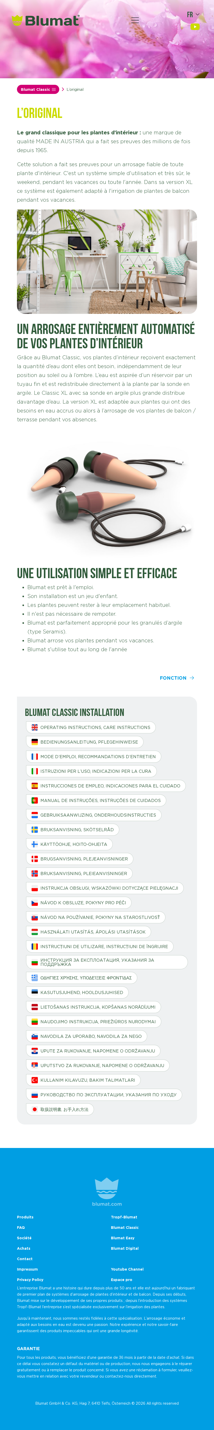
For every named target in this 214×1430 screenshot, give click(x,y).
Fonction (173, 677)
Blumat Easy (122, 1238)
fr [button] (190, 14)
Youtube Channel (127, 1269)
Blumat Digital (125, 1248)
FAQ (21, 1227)
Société (24, 1238)
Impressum (27, 1269)
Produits (25, 1217)
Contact (25, 1259)
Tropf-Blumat (124, 1217)
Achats (23, 1248)
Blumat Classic (35, 89)
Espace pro (121, 1280)
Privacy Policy (30, 1280)
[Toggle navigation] (135, 20)
